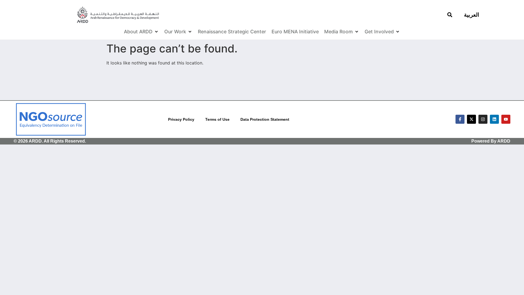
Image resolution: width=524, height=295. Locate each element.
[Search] (450, 15)
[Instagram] (482, 119)
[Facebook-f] (460, 119)
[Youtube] (505, 119)
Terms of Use (217, 119)
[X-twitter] (471, 119)
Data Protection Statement (264, 119)
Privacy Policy (181, 119)
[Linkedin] (494, 119)
